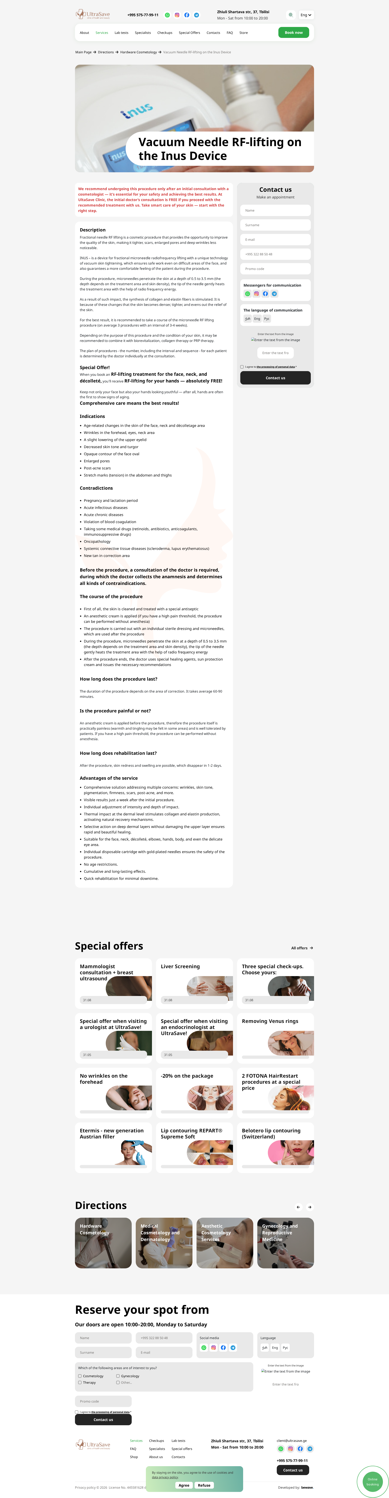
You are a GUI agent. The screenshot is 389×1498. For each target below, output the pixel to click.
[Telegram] (196, 15)
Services (102, 32)
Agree (184, 1485)
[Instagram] (177, 15)
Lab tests (121, 32)
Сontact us (275, 377)
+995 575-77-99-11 (142, 14)
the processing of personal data (276, 366)
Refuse (204, 1485)
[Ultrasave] (93, 15)
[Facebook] (187, 15)
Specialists (143, 32)
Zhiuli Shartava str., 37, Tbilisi (243, 11)
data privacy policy (165, 1477)
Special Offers (189, 32)
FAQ (230, 32)
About (84, 32)
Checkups (164, 32)
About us (156, 1457)
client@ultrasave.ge (292, 1440)
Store (243, 32)
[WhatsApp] (167, 15)
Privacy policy (85, 1487)
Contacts (213, 32)
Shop (134, 1457)
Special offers (182, 1449)
